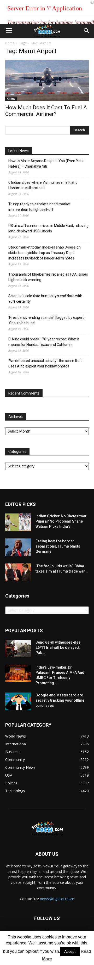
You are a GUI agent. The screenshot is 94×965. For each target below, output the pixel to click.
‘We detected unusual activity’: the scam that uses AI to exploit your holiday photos (45, 363)
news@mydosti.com (57, 898)
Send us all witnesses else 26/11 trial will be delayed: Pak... (58, 647)
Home (9, 43)
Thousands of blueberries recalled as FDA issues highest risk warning (48, 277)
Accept (69, 951)
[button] (86, 31)
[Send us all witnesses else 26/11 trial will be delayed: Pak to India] (18, 648)
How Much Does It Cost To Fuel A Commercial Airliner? (46, 110)
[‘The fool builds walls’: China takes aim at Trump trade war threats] (18, 572)
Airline (11, 98)
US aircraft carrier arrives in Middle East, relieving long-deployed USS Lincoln (48, 228)
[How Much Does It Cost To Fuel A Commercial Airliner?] (47, 80)
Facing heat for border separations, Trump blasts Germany (58, 546)
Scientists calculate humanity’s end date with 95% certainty (45, 298)
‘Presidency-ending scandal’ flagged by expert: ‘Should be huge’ (46, 320)
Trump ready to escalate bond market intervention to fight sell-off (39, 207)
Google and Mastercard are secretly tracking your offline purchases (60, 700)
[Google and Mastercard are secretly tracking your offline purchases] (18, 701)
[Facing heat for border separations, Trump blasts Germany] (18, 547)
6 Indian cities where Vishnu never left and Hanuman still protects (43, 185)
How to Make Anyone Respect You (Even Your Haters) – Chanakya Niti (46, 163)
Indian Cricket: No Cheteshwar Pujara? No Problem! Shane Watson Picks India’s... (61, 521)
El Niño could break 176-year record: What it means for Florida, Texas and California (43, 342)
